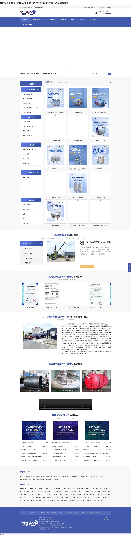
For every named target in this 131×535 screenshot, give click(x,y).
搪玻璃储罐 (86, 497)
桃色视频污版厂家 (40, 476)
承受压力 (79, 494)
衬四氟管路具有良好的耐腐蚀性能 (34, 460)
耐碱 (44, 500)
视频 (21, 497)
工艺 (43, 494)
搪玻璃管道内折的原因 (66, 446)
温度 (46, 494)
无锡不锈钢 (48, 479)
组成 (103, 497)
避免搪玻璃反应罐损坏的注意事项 (66, 456)
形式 (74, 497)
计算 (81, 497)
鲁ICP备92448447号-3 (50, 529)
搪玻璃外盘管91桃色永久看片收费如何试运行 (34, 456)
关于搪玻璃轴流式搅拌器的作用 (66, 449)
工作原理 (104, 491)
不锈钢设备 (39, 74)
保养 (32, 494)
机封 (58, 497)
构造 (40, 497)
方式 (25, 494)
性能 (75, 491)
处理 (95, 500)
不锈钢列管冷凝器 (27, 135)
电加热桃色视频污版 (28, 103)
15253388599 (47, 517)
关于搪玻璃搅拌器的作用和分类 (66, 453)
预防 (37, 497)
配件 (102, 500)
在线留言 (92, 19)
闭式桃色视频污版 (27, 98)
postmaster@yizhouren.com (53, 521)
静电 (99, 491)
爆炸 (48, 497)
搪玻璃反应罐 (57, 476)
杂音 (70, 497)
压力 (87, 494)
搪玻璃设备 (32, 74)
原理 (31, 491)
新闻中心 (61, 19)
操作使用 (93, 488)
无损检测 (87, 491)
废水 (99, 500)
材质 (80, 500)
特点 (50, 494)
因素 (77, 500)
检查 (57, 494)
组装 (28, 500)
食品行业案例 (28, 253)
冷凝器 (48, 491)
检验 (78, 497)
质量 (91, 494)
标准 (74, 494)
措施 (98, 494)
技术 (25, 497)
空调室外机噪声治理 (82, 476)
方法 (51, 488)
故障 (39, 494)
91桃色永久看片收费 (44, 488)
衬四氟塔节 (26, 158)
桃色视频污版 (49, 476)
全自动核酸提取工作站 (25, 479)
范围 (48, 500)
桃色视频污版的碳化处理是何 (66, 460)
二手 (25, 500)
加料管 (25, 214)
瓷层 (95, 497)
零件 (37, 500)
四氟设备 (45, 74)
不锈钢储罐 (26, 131)
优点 (70, 500)
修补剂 (32, 500)
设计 (28, 494)
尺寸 (109, 491)
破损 (67, 497)
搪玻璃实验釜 (64, 500)
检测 (36, 494)
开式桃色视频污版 (27, 94)
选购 (70, 494)
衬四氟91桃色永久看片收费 (30, 149)
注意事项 (43, 491)
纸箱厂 (21, 476)
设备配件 (55, 74)
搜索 (109, 74)
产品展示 (51, 19)
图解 (58, 500)
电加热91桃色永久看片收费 (82, 488)
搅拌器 (105, 488)
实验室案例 (28, 263)
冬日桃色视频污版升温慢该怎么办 (97, 460)
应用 (92, 491)
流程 (105, 494)
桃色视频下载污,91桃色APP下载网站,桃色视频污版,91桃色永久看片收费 (34, 2)
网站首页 (25, 19)
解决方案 (82, 19)
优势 (40, 500)
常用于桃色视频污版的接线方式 (97, 446)
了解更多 (86, 266)
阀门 (24, 218)
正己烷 (33, 479)
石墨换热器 (26, 177)
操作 (91, 500)
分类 (73, 500)
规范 (94, 494)
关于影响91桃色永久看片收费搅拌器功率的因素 (97, 453)
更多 (110, 82)
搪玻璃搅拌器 (26, 204)
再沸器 (28, 497)
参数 (72, 491)
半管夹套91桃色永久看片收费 (30, 108)
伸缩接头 (64, 476)
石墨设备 (50, 74)
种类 (44, 497)
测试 (51, 497)
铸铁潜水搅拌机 (40, 479)
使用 (35, 491)
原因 (39, 491)
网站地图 (109, 7)
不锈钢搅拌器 (26, 121)
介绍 (96, 491)
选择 (83, 491)
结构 (79, 491)
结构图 (62, 497)
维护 (56, 491)
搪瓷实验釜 (52, 500)
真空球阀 (100, 476)
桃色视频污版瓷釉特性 (34, 446)
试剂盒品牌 (55, 479)
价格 (109, 494)
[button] (64, 67)
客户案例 (72, 19)
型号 (21, 500)
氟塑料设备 (26, 163)
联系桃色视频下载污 (88, 7)
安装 (53, 491)
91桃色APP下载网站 (29, 476)
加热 (99, 497)
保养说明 (61, 491)
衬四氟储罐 (26, 154)
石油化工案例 (28, 243)
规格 (106, 497)
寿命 (55, 497)
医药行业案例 (28, 248)
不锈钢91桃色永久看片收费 (30, 126)
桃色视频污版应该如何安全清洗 (34, 449)
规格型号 (66, 494)
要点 (84, 500)
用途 (102, 494)
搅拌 (101, 488)
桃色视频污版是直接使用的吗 (97, 456)
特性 (33, 497)
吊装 (88, 500)
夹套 (54, 494)
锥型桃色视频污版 (27, 112)
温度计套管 (26, 209)
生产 (61, 494)
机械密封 (25, 223)
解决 (21, 494)
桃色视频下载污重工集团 (99, 7)
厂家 (92, 497)
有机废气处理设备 (71, 476)
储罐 (97, 488)
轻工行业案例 (28, 258)
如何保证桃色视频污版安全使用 (34, 453)
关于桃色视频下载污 (38, 19)
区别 (83, 494)
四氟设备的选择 (97, 449)
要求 (28, 491)
